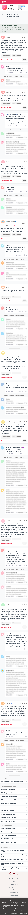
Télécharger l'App (21, 7)
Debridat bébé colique (8, 839)
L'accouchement (6, 55)
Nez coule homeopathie (8, 835)
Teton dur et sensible (8, 789)
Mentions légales (14, 884)
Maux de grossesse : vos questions (12, 781)
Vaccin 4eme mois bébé (8, 842)
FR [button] (26, 2)
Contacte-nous (14, 895)
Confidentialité (14, 892)
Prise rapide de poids (8, 832)
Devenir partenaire (14, 878)
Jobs (14, 881)
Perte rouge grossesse (8, 828)
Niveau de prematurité (8, 807)
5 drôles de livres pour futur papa (12, 859)
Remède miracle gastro (8, 817)
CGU (14, 889)
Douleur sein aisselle (7, 810)
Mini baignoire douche (8, 793)
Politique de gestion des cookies (14, 887)
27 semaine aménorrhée (9, 800)
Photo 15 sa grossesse (8, 814)
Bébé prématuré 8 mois (8, 803)
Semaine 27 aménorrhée (9, 796)
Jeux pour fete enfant (8, 821)
